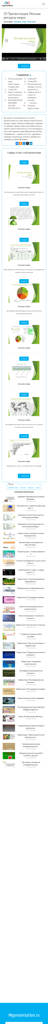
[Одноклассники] (20, 143)
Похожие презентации (33, 106)
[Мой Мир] (24, 143)
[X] (27, 143)
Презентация (13, 487)
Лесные (23, 487)
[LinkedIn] (30, 143)
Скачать (25, 66)
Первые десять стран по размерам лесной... (34, 96)
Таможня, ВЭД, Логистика (25, 21)
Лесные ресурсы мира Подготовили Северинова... (15, 82)
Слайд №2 (12, 89)
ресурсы (31, 487)
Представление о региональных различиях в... (15, 95)
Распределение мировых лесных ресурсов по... (35, 87)
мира (38, 487)
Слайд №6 (32, 81)
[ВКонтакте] (17, 143)
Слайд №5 (32, 78)
